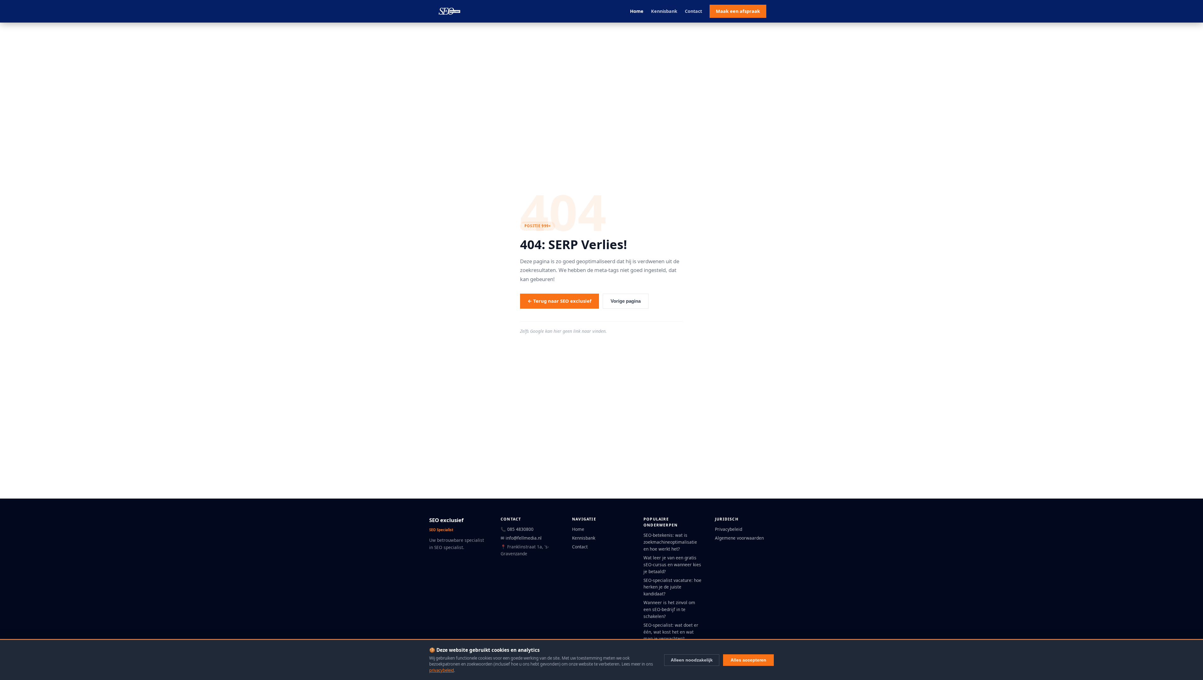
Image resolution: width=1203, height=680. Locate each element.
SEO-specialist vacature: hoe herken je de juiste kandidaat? (672, 587)
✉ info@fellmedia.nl (521, 538)
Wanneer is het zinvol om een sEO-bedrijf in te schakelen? (669, 609)
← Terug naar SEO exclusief (559, 301)
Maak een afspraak (738, 11)
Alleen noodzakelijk (692, 659)
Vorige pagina (626, 301)
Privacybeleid (728, 529)
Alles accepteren (748, 659)
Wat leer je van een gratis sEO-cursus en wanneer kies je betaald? (672, 564)
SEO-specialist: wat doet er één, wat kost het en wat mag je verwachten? (670, 632)
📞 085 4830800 (517, 529)
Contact (693, 11)
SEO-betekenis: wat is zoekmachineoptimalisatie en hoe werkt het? (670, 542)
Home (636, 11)
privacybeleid (441, 670)
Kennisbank (664, 11)
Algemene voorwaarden (739, 538)
